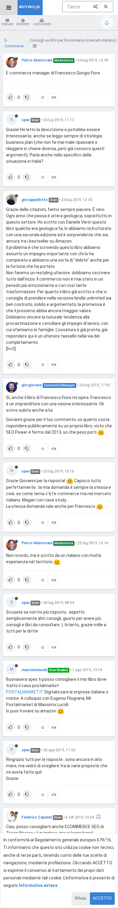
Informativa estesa (38, 885)
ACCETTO (102, 898)
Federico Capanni (36, 817)
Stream (7, 24)
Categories (42, 24)
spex (25, 120)
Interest (23, 24)
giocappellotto (34, 200)
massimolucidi (34, 670)
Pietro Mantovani (36, 60)
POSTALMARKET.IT (25, 692)
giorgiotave (31, 385)
